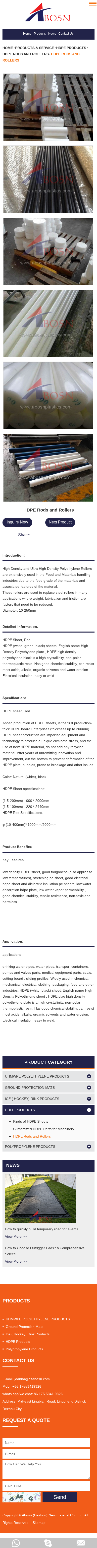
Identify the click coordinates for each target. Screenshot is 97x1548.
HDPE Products (71, 48)
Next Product (60, 522)
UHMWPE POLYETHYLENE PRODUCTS (37, 1076)
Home (27, 33)
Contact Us (65, 33)
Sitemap (39, 1523)
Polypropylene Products (30, 1147)
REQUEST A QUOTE (26, 1420)
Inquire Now (17, 522)
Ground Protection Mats (30, 1088)
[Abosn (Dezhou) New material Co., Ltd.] (48, 12)
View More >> (16, 1236)
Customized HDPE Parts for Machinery (43, 1129)
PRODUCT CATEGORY (48, 1062)
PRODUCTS (16, 1300)
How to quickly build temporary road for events (41, 1229)
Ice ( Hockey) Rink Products (32, 1099)
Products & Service (34, 48)
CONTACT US (18, 1360)
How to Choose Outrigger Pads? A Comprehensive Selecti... (45, 1251)
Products (40, 33)
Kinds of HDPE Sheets (30, 1121)
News (52, 33)
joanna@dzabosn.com (32, 1379)
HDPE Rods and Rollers (25, 54)
